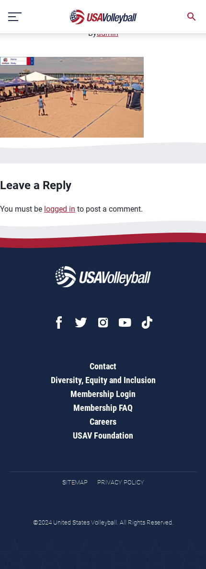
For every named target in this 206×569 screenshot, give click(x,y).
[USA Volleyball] (103, 17)
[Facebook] (59, 322)
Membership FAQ (103, 408)
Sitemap (75, 482)
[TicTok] (147, 322)
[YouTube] (125, 322)
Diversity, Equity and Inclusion (103, 380)
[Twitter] (81, 322)
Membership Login (103, 394)
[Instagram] (103, 322)
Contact (103, 366)
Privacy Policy (120, 482)
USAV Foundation (103, 435)
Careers (103, 422)
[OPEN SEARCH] (191, 16)
